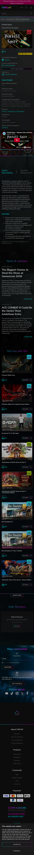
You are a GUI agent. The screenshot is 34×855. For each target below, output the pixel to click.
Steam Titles (17, 764)
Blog (17, 775)
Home (3, 19)
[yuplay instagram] (17, 693)
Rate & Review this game (10, 28)
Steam (7, 60)
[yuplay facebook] (27, 693)
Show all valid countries (17, 68)
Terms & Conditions (14, 663)
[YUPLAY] (6, 7)
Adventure (11, 111)
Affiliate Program (17, 778)
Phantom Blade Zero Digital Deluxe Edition (15, 404)
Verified (5, 127)
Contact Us (17, 784)
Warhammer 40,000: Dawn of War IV (14, 462)
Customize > (17, 851)
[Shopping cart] (26, 8)
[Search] (31, 13)
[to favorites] (28, 51)
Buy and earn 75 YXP (25, 54)
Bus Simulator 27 (7, 522)
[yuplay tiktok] (11, 693)
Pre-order (25, 380)
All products (10, 19)
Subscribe (7, 667)
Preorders (17, 760)
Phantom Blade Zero (8, 375)
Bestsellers (17, 757)
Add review (17, 626)
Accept (12, 663)
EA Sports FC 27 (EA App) (10, 433)
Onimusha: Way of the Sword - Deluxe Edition (16, 580)
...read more (27, 299)
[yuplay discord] (6, 693)
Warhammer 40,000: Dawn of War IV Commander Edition (14, 492)
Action (18, 19)
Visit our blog (17, 684)
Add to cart (22, 50)
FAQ (17, 781)
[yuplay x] (22, 693)
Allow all (17, 844)
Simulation (20, 111)
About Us (17, 734)
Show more (17, 595)
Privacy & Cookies (17, 740)
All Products (17, 754)
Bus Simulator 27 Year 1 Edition (12, 551)
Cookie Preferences (17, 743)
